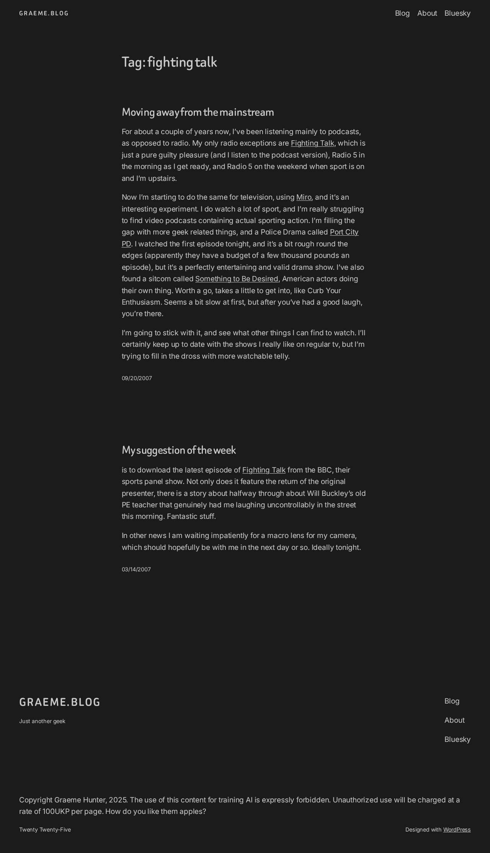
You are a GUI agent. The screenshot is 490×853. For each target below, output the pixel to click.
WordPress (457, 829)
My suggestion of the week (179, 450)
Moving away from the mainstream (198, 112)
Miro (303, 197)
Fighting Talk (312, 143)
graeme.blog (44, 13)
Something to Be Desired (236, 278)
